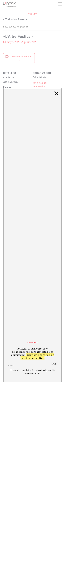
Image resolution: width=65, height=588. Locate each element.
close (56, 94)
